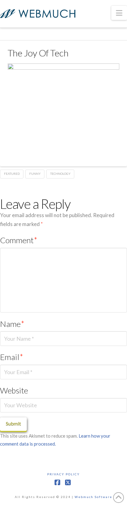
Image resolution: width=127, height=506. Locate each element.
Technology (60, 173)
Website (14, 390)
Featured (12, 173)
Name (12, 323)
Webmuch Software (93, 497)
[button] (119, 13)
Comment (18, 240)
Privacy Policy (63, 474)
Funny (35, 173)
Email (11, 357)
